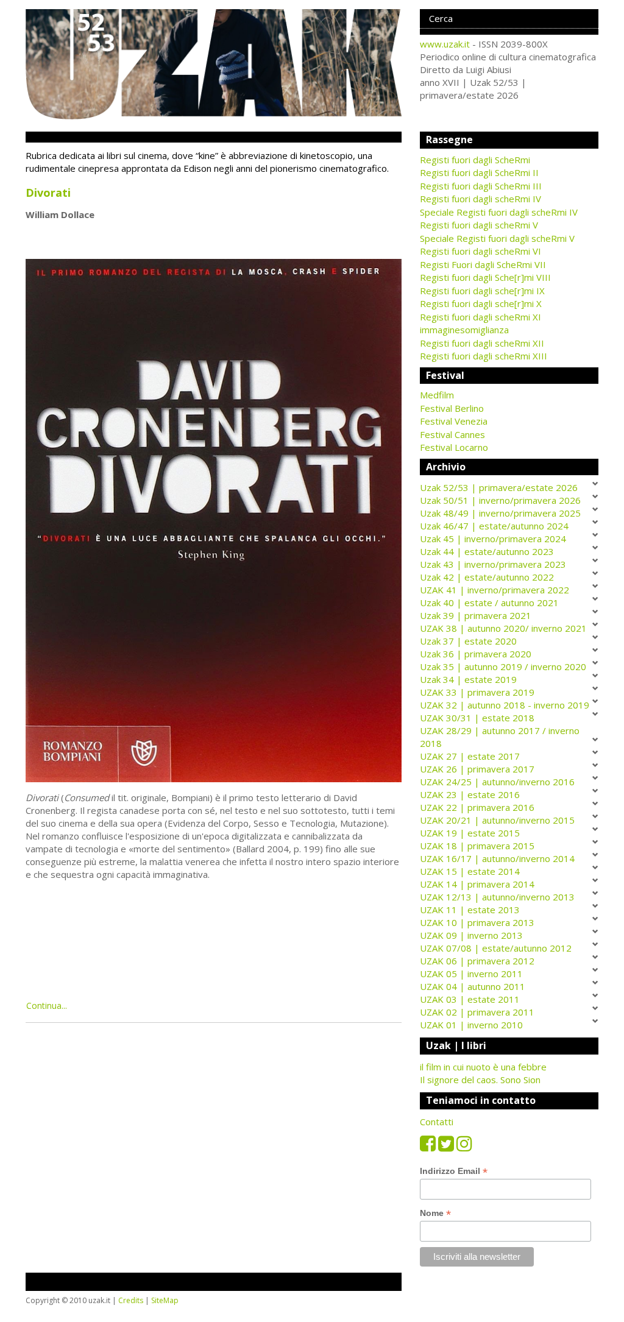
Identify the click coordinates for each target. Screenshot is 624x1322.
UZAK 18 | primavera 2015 (477, 846)
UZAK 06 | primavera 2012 (477, 961)
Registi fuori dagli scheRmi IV (480, 199)
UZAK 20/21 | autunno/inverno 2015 (497, 820)
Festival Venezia (454, 421)
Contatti (436, 1121)
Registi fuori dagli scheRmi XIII (483, 356)
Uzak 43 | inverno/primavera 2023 (493, 564)
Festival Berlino (452, 408)
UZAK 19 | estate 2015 (470, 833)
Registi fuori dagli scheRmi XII (482, 343)
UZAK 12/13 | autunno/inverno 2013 (497, 897)
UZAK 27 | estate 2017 (470, 756)
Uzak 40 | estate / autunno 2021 (489, 602)
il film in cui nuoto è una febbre (483, 1067)
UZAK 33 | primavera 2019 (477, 692)
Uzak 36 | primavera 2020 (475, 654)
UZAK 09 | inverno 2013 (471, 935)
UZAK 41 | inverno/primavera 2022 (494, 590)
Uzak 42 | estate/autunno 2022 (487, 577)
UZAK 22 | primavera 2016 (477, 807)
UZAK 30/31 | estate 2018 (477, 718)
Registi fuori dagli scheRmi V (479, 225)
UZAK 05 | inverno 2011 (471, 973)
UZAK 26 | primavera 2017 (477, 769)
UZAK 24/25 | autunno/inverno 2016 (497, 782)
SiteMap (165, 1300)
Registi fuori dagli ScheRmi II (479, 172)
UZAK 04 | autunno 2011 (472, 986)
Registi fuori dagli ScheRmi (475, 160)
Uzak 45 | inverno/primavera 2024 (493, 538)
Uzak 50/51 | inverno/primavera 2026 (500, 500)
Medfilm (437, 395)
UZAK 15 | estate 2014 (470, 871)
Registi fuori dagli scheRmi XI (480, 317)
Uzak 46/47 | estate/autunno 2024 (494, 526)
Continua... (46, 1005)
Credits (130, 1300)
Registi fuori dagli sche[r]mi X (481, 303)
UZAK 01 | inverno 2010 (471, 1025)
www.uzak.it (445, 44)
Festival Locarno (454, 447)
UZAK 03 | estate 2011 (470, 999)
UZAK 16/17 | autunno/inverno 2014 (497, 858)
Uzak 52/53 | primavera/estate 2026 (499, 487)
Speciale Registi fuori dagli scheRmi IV (499, 212)
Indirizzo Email (454, 1171)
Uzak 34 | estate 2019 (468, 679)
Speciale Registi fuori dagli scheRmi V (497, 238)
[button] (509, 395)
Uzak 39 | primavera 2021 (475, 615)
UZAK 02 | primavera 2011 (477, 1012)
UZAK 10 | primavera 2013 (477, 922)
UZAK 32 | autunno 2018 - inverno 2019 (504, 705)
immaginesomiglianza (464, 329)
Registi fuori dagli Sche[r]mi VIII (485, 277)
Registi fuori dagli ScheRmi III (481, 186)
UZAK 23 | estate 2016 (470, 794)
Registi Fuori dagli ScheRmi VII (483, 264)
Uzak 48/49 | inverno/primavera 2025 (500, 513)
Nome (435, 1213)
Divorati (48, 192)
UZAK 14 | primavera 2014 (477, 884)
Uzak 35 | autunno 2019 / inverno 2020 (503, 666)
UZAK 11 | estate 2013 (470, 909)
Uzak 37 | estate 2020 (468, 641)
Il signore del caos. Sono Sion (480, 1079)
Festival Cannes (452, 434)
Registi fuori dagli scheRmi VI (480, 251)
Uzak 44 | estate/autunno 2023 (487, 551)
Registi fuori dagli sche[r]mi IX (482, 291)
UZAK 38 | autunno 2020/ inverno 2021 (503, 628)
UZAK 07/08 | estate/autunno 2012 (496, 948)
